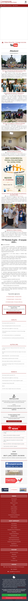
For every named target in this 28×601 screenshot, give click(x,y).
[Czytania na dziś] (14, 472)
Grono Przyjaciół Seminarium (14, 539)
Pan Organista (14, 512)
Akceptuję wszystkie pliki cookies (14, 421)
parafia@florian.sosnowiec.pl (7, 5)
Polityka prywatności (14, 516)
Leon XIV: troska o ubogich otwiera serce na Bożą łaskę (11, 388)
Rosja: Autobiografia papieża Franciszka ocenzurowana (11, 325)
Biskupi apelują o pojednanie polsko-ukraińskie (10, 358)
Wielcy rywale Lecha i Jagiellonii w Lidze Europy (10, 328)
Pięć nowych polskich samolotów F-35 (8, 375)
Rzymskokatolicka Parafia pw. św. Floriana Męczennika (9, 2)
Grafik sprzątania (14, 508)
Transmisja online (14, 560)
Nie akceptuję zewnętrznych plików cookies (14, 597)
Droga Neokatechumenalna (14, 537)
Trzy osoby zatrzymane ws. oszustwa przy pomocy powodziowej (13, 337)
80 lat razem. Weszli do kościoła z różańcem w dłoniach (11, 361)
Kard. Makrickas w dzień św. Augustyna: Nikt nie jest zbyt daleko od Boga (14, 432)
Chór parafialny (14, 525)
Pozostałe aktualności (19, 231)
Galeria (14, 558)
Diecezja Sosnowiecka (14, 552)
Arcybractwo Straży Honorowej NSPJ (14, 541)
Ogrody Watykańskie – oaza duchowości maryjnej (10, 355)
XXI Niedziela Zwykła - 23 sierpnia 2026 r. (14, 241)
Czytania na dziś (14, 556)
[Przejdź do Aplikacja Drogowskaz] (8, 489)
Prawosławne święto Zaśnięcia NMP (8, 383)
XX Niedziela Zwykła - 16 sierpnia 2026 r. (14, 299)
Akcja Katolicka (14, 523)
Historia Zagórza (14, 506)
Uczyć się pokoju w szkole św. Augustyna (10, 446)
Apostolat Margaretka (14, 545)
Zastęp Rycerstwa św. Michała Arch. (14, 529)
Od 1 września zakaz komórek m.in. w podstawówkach (11, 335)
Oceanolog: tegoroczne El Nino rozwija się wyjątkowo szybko (12, 380)
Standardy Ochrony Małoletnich (14, 514)
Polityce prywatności (21, 587)
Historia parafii (14, 498)
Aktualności (14, 52)
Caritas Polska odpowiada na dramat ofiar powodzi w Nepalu (13, 437)
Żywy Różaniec (20, 94)
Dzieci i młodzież (19, 124)
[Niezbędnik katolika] (14, 464)
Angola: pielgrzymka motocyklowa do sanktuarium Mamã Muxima (13, 441)
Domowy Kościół (14, 535)
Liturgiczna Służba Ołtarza (14, 533)
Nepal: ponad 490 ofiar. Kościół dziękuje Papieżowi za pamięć (13, 443)
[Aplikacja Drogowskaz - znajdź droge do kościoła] (14, 480)
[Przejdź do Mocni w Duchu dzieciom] (17, 489)
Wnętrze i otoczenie (14, 502)
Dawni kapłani (14, 510)
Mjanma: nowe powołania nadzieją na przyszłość (11, 435)
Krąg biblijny (14, 531)
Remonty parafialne (20, 152)
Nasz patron (14, 500)
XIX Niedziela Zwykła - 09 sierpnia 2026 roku (14, 301)
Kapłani (14, 504)
